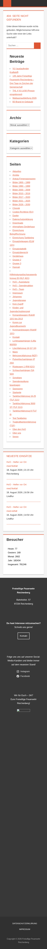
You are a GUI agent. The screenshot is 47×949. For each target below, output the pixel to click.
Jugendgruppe (19, 300)
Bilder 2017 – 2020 (21, 197)
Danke (16, 215)
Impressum (18, 293)
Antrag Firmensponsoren (24, 179)
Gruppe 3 (17, 263)
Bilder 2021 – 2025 (21, 201)
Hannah (16, 267)
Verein (16, 437)
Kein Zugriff (18, 304)
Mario (15, 352)
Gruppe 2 (17, 260)
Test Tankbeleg (20, 418)
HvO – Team (18, 289)
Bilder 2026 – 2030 (21, 204)
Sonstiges (17, 378)
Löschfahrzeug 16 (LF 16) (24, 348)
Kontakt (16, 337)
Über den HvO (19, 429)
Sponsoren (18, 389)
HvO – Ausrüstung (21, 282)
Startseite (17, 392)
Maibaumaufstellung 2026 (25, 98)
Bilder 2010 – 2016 (21, 193)
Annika (16, 175)
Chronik (16, 208)
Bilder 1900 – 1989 (21, 182)
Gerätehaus (18, 256)
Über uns (17, 433)
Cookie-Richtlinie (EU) (23, 212)
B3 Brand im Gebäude (23, 102)
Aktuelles (17, 171)
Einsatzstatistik (19, 249)
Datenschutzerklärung (23, 219)
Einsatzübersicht (20, 252)
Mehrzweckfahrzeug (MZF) (25, 355)
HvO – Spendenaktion (23, 285)
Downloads (18, 223)
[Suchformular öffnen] (42, 3)
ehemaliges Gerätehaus (24, 227)
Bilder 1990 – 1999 (21, 186)
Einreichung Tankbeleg (23, 238)
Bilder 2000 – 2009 (21, 190)
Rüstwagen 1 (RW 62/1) (24, 367)
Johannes (17, 297)
